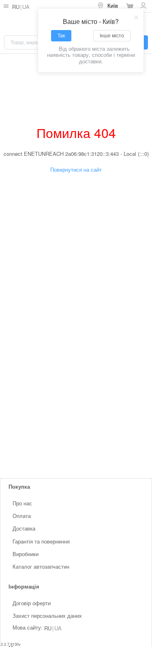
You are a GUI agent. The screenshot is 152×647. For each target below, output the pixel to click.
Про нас (22, 503)
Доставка (24, 528)
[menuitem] (108, 6)
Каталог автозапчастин (41, 566)
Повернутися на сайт (76, 169)
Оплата (22, 516)
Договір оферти (32, 603)
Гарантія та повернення (41, 541)
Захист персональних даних (47, 615)
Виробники (26, 554)
